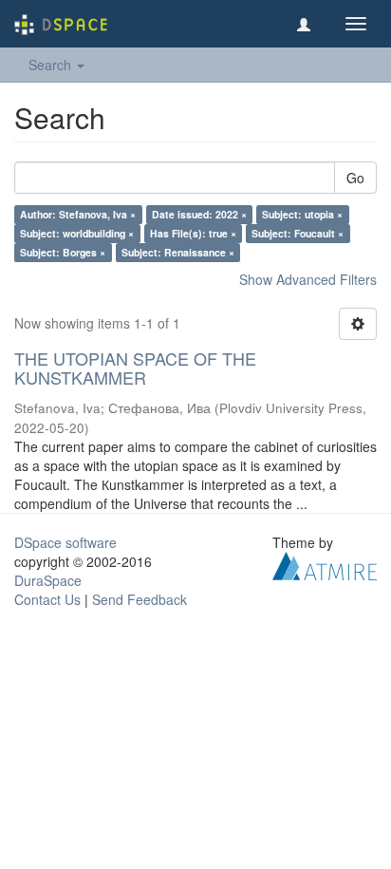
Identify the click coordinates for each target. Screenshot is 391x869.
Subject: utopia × (302, 214)
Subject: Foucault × (297, 233)
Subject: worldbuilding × (77, 233)
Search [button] (51, 64)
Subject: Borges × (62, 252)
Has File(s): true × (193, 233)
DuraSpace (48, 580)
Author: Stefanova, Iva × (78, 214)
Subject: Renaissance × (177, 252)
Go (355, 177)
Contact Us (47, 599)
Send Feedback (139, 599)
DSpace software (65, 542)
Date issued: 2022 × (199, 214)
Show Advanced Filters (308, 279)
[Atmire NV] (324, 563)
